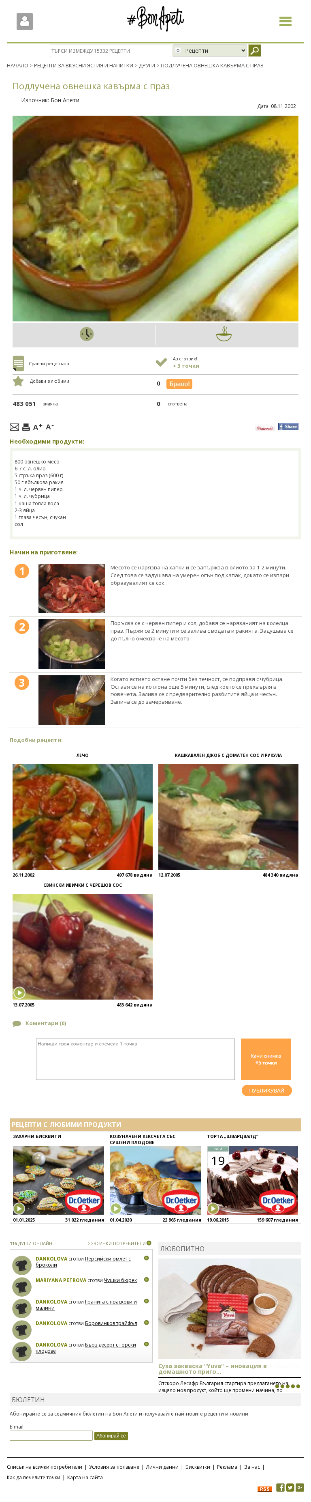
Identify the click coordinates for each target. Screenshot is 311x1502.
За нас (252, 1466)
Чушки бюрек (120, 1280)
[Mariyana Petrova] (22, 1287)
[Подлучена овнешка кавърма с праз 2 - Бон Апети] (71, 644)
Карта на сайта (85, 1477)
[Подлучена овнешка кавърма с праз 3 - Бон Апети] (71, 700)
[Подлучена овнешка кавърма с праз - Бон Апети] (71, 588)
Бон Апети (65, 100)
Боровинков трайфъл (111, 1323)
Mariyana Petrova (61, 1280)
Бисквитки (197, 1466)
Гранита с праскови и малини (86, 1305)
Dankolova (51, 1258)
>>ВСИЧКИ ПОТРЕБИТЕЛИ (117, 1243)
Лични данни (162, 1466)
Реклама (227, 1466)
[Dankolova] (22, 1266)
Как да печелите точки (33, 1477)
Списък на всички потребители (44, 1466)
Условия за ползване (114, 1466)
